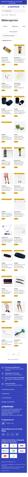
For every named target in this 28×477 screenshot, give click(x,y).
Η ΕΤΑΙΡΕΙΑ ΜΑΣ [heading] (5, 393)
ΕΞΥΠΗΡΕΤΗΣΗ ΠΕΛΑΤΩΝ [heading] (8, 389)
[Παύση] (24, 2)
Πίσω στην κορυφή (12, 359)
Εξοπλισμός (15, 26)
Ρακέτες (5, 26)
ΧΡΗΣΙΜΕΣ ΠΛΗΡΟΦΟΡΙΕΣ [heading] (8, 402)
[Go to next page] (18, 354)
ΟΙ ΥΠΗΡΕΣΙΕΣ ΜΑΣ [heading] (6, 397)
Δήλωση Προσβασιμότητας (8, 461)
